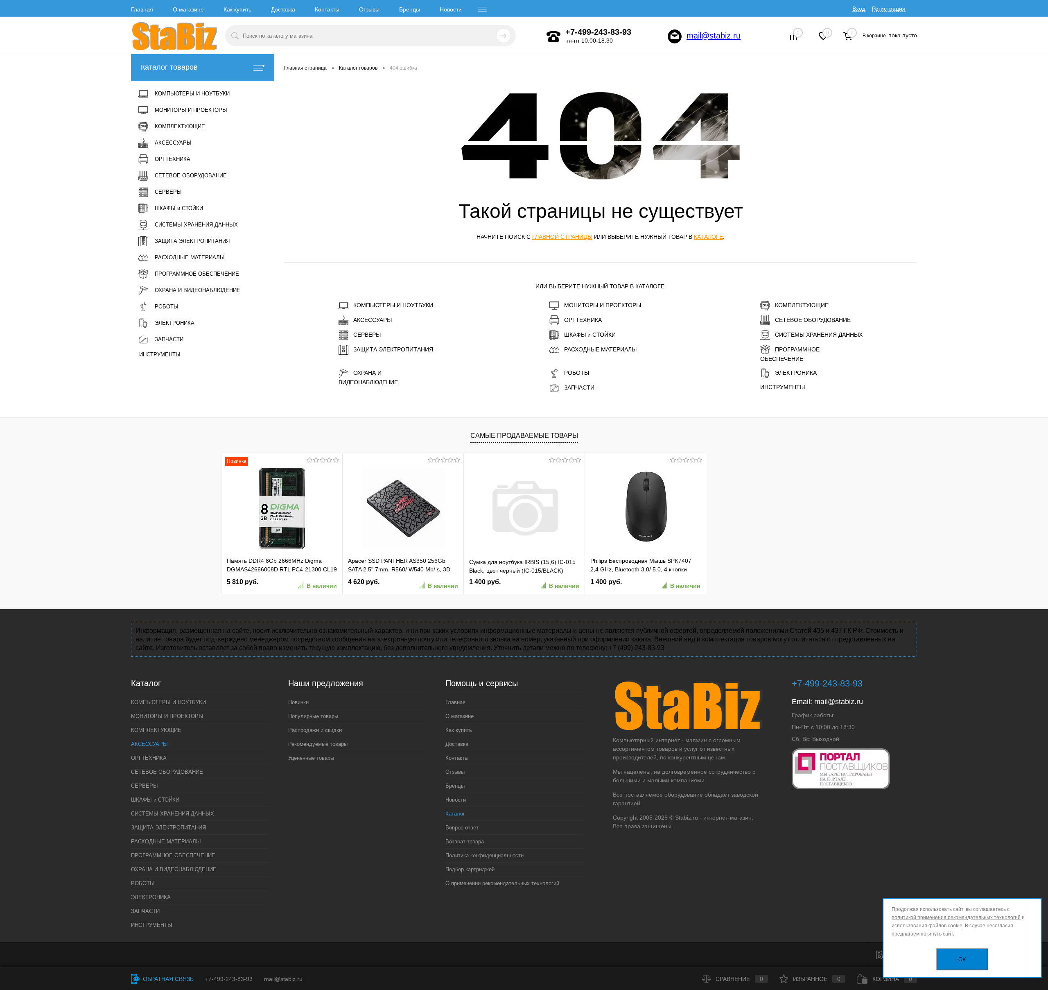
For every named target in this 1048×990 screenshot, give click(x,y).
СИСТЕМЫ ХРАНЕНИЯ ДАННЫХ (819, 334)
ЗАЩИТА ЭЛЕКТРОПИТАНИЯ (393, 349)
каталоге (708, 236)
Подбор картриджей (470, 869)
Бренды (409, 9)
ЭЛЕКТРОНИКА (796, 372)
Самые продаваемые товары (524, 435)
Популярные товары (313, 716)
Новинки (298, 702)
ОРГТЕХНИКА (583, 320)
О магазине (188, 9)
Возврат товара (464, 841)
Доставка (283, 9)
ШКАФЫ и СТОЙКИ (590, 334)
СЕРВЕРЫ (367, 334)
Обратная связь (167, 979)
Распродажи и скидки (315, 730)
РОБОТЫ (576, 372)
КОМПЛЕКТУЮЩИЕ (802, 305)
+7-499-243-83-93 (229, 979)
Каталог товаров (169, 67)
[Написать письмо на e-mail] (675, 36)
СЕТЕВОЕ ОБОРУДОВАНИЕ (813, 320)
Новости (451, 9)
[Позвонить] (553, 36)
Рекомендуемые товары (318, 744)
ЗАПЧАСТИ (579, 387)
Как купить (237, 9)
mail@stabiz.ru (714, 35)
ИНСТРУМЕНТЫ (782, 387)
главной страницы (562, 236)
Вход (858, 8)
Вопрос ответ (462, 828)
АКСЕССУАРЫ (372, 320)
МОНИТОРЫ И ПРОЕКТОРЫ (602, 305)
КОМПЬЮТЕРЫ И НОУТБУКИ (393, 305)
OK (962, 959)
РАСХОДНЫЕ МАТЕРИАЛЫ (600, 349)
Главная (142, 9)
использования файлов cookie (927, 926)
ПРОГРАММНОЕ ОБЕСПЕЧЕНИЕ (790, 354)
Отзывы (369, 9)
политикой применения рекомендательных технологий (956, 917)
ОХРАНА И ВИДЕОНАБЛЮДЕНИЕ (368, 377)
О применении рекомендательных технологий (502, 883)
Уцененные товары (311, 758)
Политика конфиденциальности (484, 855)
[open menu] (483, 9)
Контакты (327, 9)
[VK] (879, 955)
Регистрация (889, 8)
